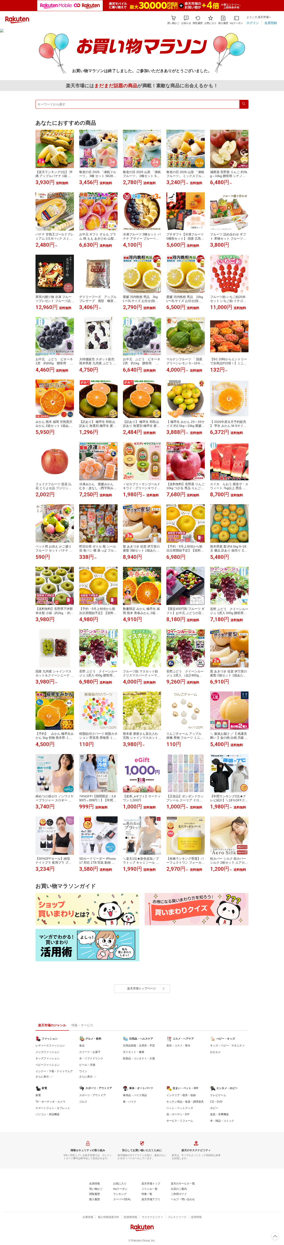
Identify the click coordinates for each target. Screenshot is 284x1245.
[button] (186, 20)
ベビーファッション (47, 1064)
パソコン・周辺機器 (47, 1114)
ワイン (83, 1071)
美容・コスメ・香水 (178, 1045)
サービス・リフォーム (179, 1120)
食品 (82, 1045)
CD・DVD (216, 1101)
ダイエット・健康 (133, 1052)
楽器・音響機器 (219, 1114)
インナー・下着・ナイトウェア (54, 1071)
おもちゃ (215, 1052)
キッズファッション (47, 1058)
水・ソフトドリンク (91, 1058)
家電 (38, 1095)
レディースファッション (50, 1045)
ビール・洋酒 (87, 1064)
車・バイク (129, 1101)
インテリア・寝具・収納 (181, 1095)
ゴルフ (83, 1101)
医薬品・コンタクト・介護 (139, 1058)
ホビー (214, 1108)
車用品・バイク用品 (135, 1095)
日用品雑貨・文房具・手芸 (139, 1045)
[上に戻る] (275, 1236)
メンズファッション (47, 1052)
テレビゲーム (218, 1095)
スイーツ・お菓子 (90, 1052)
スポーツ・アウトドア (92, 1095)
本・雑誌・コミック (222, 1120)
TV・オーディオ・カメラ (50, 1101)
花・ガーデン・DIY (177, 1114)
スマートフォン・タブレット (53, 1108)
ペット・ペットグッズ (179, 1108)
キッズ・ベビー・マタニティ (227, 1045)
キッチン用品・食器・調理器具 (185, 1101)
